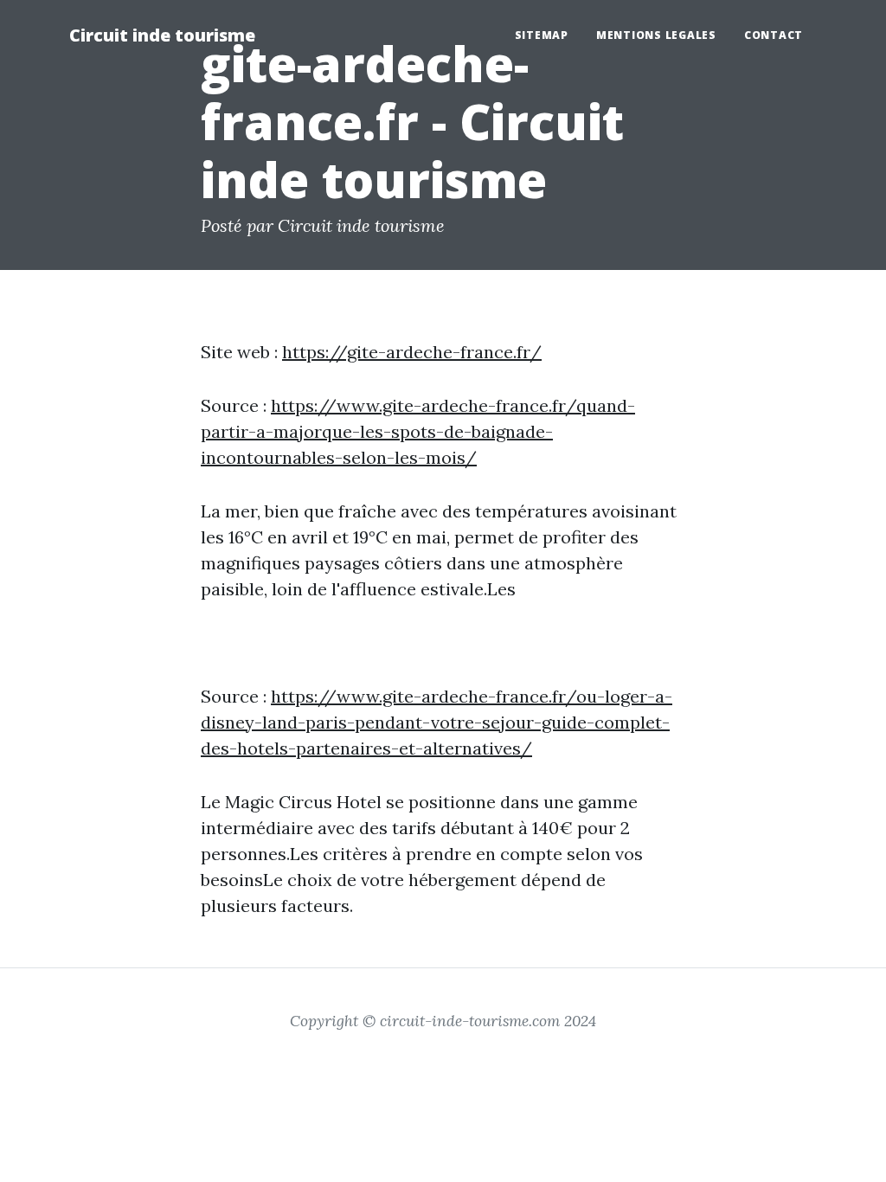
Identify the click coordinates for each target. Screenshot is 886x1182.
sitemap (541, 35)
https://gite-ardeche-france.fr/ (412, 352)
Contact (773, 35)
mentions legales (656, 35)
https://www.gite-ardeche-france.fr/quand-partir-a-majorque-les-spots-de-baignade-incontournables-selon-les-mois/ (418, 431)
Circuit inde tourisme (162, 35)
